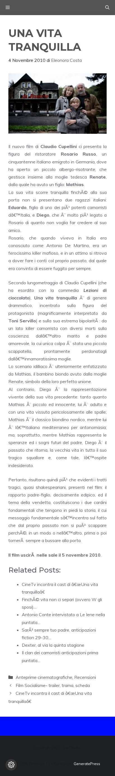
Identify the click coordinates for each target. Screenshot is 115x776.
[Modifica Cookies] (11, 764)
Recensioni (85, 677)
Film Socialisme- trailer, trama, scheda (53, 685)
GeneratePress (87, 763)
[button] (107, 7)
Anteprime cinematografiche (44, 677)
